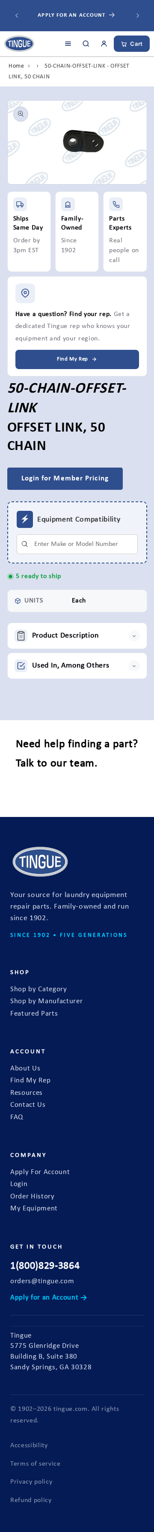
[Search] (86, 44)
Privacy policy (31, 1481)
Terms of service (35, 1463)
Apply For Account (40, 1172)
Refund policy (31, 1500)
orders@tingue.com (42, 1281)
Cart (136, 43)
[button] (77, 636)
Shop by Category (38, 989)
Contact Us (28, 1105)
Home (16, 66)
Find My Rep (30, 1080)
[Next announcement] (137, 15)
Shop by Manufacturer (46, 1001)
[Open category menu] (68, 44)
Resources (26, 1093)
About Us (25, 1068)
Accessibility (29, 1445)
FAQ (16, 1117)
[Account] (104, 44)
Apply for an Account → (48, 1297)
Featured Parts (34, 1013)
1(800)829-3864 (45, 1266)
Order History (32, 1196)
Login (18, 1184)
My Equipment (34, 1208)
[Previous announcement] (16, 15)
